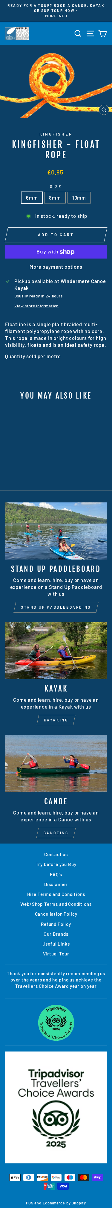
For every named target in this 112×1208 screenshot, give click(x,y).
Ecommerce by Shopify (64, 1203)
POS (29, 1203)
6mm (32, 197)
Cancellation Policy (56, 914)
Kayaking (56, 720)
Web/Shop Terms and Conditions (55, 904)
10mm (79, 197)
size (56, 186)
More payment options (56, 267)
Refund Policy (56, 924)
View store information (36, 305)
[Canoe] (56, 763)
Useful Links (56, 943)
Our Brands (56, 934)
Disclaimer (56, 884)
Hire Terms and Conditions (56, 894)
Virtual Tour (56, 953)
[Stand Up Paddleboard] (56, 531)
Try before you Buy (56, 864)
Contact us (56, 854)
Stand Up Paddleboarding (56, 607)
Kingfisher (56, 134)
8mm (55, 197)
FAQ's (56, 874)
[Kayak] (56, 651)
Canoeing (56, 833)
